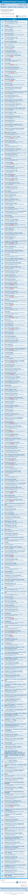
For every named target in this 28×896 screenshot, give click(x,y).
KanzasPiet (11, 34)
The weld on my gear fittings (11, 219)
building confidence (9, 605)
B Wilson (11, 390)
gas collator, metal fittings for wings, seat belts (15, 91)
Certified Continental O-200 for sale (12, 487)
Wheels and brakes (9, 332)
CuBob (10, 614)
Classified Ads (10, 27)
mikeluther (11, 320)
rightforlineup (11, 238)
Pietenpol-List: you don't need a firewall (14, 738)
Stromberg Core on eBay (10, 563)
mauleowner (11, 357)
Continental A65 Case (9, 120)
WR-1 (5, 587)
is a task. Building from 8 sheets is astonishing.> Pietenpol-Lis (12, 699)
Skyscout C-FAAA (8, 29)
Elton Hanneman (12, 300)
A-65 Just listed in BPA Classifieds (12, 262)
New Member (7, 613)
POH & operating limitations (11, 21)
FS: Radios (7, 356)
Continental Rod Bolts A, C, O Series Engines (15, 483)
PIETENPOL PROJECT (9, 79)
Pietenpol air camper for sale (11, 413)
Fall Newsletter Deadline (10, 373)
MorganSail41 (11, 47)
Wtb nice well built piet (9, 246)
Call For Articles (8, 315)
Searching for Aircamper (10, 458)
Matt (10, 196)
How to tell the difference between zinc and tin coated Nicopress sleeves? (15, 153)
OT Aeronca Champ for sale (11, 559)
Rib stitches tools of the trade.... (12, 270)
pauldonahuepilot (12, 229)
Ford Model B (7, 621)
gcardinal (11, 427)
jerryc (10, 386)
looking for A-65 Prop (9, 401)
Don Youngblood (12, 775)
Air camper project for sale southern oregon (15, 108)
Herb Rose (6, 567)
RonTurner (11, 530)
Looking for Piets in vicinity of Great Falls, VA (15, 348)
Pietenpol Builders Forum (13, 23)
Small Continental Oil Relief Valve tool (13, 250)
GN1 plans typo (8, 307)
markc (10, 96)
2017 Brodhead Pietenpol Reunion (12, 630)
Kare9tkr (11, 117)
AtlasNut (11, 447)
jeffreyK (10, 141)
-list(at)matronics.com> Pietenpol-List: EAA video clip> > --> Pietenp (14, 719)
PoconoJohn (11, 133)
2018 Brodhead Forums (10, 462)
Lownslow (11, 602)
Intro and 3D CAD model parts (11, 67)
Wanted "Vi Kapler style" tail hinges (13, 546)
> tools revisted (8, 742)
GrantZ (10, 365)
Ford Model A (7, 59)
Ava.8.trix (11, 187)
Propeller (6, 25)
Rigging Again (7, 385)
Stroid (10, 353)
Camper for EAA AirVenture (11, 393)
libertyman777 (12, 155)
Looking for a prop (8, 409)
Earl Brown (11, 84)
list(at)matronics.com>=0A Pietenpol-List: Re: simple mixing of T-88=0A (15, 690)
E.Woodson (11, 547)
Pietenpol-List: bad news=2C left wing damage (15, 694)
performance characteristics (11, 291)
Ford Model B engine (9, 166)
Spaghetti (11, 406)
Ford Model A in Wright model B (12, 517)
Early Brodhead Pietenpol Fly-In (12, 805)
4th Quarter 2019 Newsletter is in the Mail (14, 360)
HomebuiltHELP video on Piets (11, 381)
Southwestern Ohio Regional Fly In (12, 368)
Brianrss (11, 414)
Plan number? (7, 190)
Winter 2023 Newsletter (9, 174)
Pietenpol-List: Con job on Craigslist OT (14, 823)
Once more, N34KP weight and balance (13, 258)
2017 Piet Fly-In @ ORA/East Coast (12, 801)
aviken (10, 606)
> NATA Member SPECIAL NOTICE (12, 746)
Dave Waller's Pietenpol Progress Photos (14, 579)
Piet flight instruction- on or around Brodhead (15, 211)
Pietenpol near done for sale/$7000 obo (13, 417)
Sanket (10, 68)
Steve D (10, 505)
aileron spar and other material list (12, 104)
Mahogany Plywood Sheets (11, 287)
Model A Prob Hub (8, 303)
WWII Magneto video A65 (10, 521)
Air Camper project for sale (10, 37)
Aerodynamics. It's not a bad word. (12, 575)
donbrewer (11, 622)
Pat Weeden (11, 64)
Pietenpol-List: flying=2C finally (12, 675)
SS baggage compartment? (11, 186)
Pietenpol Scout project (10, 508)
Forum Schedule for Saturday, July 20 (13, 397)
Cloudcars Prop (8, 83)
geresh (10, 113)
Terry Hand (11, 341)
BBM (10, 26)
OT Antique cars (8, 643)
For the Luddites (8, 571)
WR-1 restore (7, 529)
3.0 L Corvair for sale (9, 364)
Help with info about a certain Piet (12, 149)
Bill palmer (11, 167)
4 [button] (22, 16)
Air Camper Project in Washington (12, 55)
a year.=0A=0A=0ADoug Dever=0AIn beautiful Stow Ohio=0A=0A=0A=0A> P (15, 653)
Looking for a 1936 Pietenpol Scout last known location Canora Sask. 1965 (15, 242)
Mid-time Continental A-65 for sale (12, 266)
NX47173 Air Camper (9, 295)
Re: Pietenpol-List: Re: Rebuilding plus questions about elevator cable (13, 838)
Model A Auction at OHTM (10, 283)
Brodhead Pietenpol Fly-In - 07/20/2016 (13, 787)
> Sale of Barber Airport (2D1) (11, 662)
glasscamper (11, 233)
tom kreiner (11, 251)
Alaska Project (7, 158)
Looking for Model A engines (11, 405)
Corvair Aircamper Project (10, 491)
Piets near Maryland (9, 513)
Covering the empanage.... (10, 479)
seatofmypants (12, 292)
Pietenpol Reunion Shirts (10, 389)
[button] (26, 16)
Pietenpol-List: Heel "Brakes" (11, 819)
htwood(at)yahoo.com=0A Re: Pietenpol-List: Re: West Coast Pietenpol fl (15, 658)
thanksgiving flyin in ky (10, 583)
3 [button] (20, 16)
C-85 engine (7, 311)
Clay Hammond (12, 378)
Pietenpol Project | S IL (10, 237)
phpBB (10, 893)
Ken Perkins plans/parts (10, 336)
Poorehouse (11, 784)
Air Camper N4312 (8, 162)
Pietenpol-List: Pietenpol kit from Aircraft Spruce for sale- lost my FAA (14, 847)
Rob (10, 88)
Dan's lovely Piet (8, 344)
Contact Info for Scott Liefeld (11, 340)
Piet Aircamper (8, 430)
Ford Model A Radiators (10, 50)
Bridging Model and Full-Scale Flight (13, 99)
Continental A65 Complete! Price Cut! (13, 124)
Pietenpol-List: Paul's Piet (10, 870)
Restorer (11, 204)
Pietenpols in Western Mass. (11, 178)
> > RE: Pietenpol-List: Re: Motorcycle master (15, 709)
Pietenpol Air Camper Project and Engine (14, 128)
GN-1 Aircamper (8, 634)
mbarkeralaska (12, 159)
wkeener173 (11, 171)
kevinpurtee (11, 593)
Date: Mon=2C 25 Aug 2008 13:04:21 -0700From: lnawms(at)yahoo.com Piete (15, 714)
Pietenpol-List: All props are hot (12, 842)
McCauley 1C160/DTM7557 (10, 41)
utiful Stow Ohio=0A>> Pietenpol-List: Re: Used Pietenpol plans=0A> (14, 648)
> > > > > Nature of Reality (10, 760)
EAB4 (10, 568)
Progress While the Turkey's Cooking (13, 232)
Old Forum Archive (11, 650)
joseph (10, 418)
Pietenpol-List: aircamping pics (12, 861)
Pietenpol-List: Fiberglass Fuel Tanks (13, 671)
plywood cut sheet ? (9, 466)
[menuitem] (4, 5)
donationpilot (11, 216)
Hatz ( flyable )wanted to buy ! (11, 95)
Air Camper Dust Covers (10, 71)
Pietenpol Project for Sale (10, 203)
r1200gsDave (11, 22)
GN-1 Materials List (9, 617)
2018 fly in (6, 475)
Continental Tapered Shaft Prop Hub (13, 87)
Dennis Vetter (11, 402)
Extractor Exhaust (8, 597)
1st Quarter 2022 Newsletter (11, 223)
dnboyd (10, 92)
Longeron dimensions (9, 274)
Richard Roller (12, 38)
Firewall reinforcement (9, 140)
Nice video (6, 254)
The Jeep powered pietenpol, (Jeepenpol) (14, 770)
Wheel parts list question (10, 132)
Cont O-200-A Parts (9, 324)
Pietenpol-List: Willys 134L (10, 856)
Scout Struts (7, 63)
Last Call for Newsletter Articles (12, 442)
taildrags (11, 382)
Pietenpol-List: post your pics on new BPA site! (15, 796)
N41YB (6, 774)
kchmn (10, 627)
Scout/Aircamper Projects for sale (12, 471)
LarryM (10, 280)
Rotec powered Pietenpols (10, 446)
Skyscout (6, 75)
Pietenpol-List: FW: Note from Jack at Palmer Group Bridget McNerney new (15, 724)
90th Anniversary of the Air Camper (12, 426)
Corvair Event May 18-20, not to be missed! (14, 550)
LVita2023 (11, 129)
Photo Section (10, 31)
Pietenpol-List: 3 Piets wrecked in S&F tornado (15, 667)
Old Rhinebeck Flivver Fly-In (11, 609)
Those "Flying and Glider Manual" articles (14, 454)
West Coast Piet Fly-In (9, 495)
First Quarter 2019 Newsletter (11, 434)
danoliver (11, 208)
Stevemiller (11, 247)
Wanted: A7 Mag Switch (10, 195)
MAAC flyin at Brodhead (10, 601)
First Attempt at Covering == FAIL (12, 450)
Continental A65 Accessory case (12, 116)
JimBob (10, 467)
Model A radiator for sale (10, 112)
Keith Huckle (11, 100)
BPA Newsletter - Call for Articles (12, 136)
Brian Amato (11, 345)
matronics (11, 649)
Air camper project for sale (10, 170)
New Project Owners (9, 33)
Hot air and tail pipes (9, 207)
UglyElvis (11, 212)
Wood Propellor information (11, 533)
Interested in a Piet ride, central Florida (13, 778)
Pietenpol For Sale (8, 555)
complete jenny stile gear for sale (12, 438)
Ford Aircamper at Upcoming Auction (13, 499)
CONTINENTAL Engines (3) (10, 639)
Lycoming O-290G (8, 352)
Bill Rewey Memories (9, 422)
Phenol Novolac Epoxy (9, 279)
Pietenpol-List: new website (11, 734)
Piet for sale (7, 319)
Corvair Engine (8, 215)
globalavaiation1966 (13, 42)
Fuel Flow (6, 299)
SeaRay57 (11, 183)
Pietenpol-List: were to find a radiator (13, 833)
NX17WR (6, 542)
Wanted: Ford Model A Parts (11, 199)
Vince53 (10, 509)
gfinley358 (11, 109)
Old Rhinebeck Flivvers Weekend (12, 377)
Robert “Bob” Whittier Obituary (11, 328)
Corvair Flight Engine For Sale (11, 182)
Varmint (10, 275)
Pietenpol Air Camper (9, 46)
